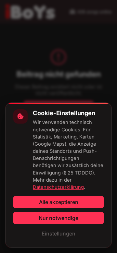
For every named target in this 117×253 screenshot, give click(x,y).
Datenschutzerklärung (58, 187)
